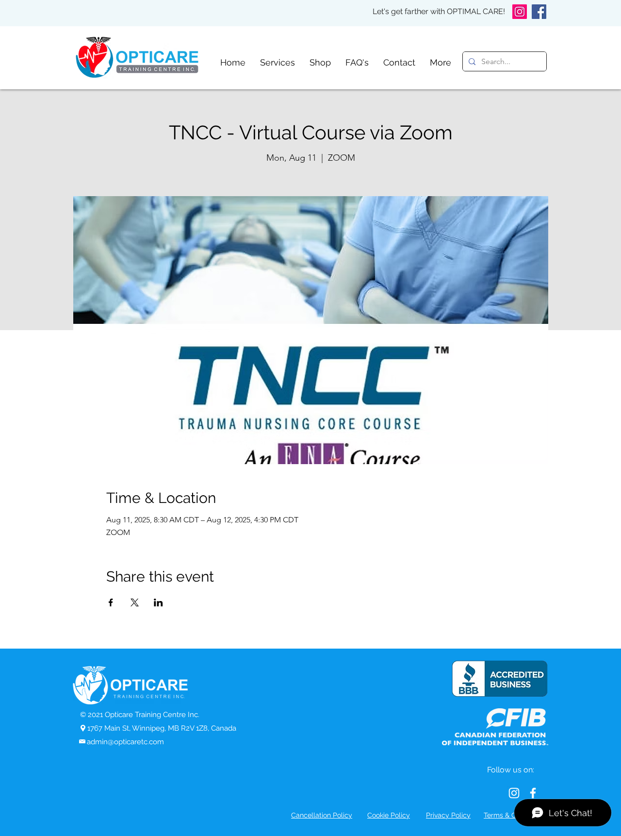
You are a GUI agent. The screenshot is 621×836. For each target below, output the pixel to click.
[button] (277, 62)
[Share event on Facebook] (110, 602)
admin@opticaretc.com (125, 741)
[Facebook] (539, 11)
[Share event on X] (134, 602)
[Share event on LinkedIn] (158, 602)
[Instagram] (519, 11)
